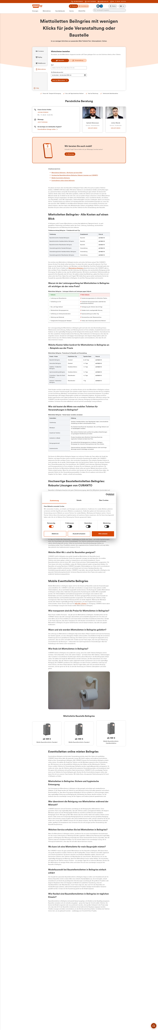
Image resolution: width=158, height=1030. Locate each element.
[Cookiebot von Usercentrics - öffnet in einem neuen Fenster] (107, 494)
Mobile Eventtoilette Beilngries (61, 178)
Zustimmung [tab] (54, 500)
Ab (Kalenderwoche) (57, 72)
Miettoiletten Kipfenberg (76, 268)
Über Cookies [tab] (103, 500)
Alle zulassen (102, 533)
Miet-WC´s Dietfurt (80, 603)
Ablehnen (55, 533)
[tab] (41, 51)
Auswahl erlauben (79, 533)
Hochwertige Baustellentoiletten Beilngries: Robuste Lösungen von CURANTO (75, 175)
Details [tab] (79, 500)
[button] (122, 6)
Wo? (52, 65)
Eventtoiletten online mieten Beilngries (63, 180)
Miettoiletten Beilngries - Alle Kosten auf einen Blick (67, 172)
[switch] (69, 526)
